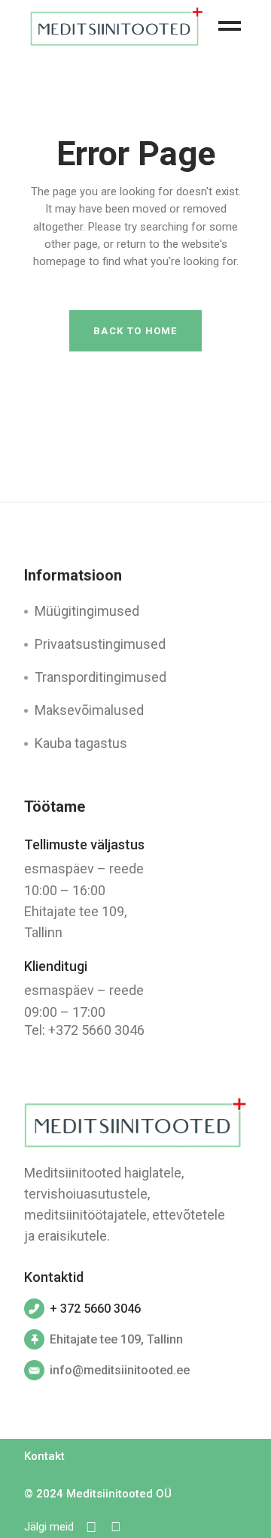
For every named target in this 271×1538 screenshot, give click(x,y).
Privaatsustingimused (100, 644)
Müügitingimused (87, 611)
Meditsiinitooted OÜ (119, 1493)
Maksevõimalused (89, 710)
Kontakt (44, 1456)
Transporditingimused (100, 677)
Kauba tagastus (81, 743)
